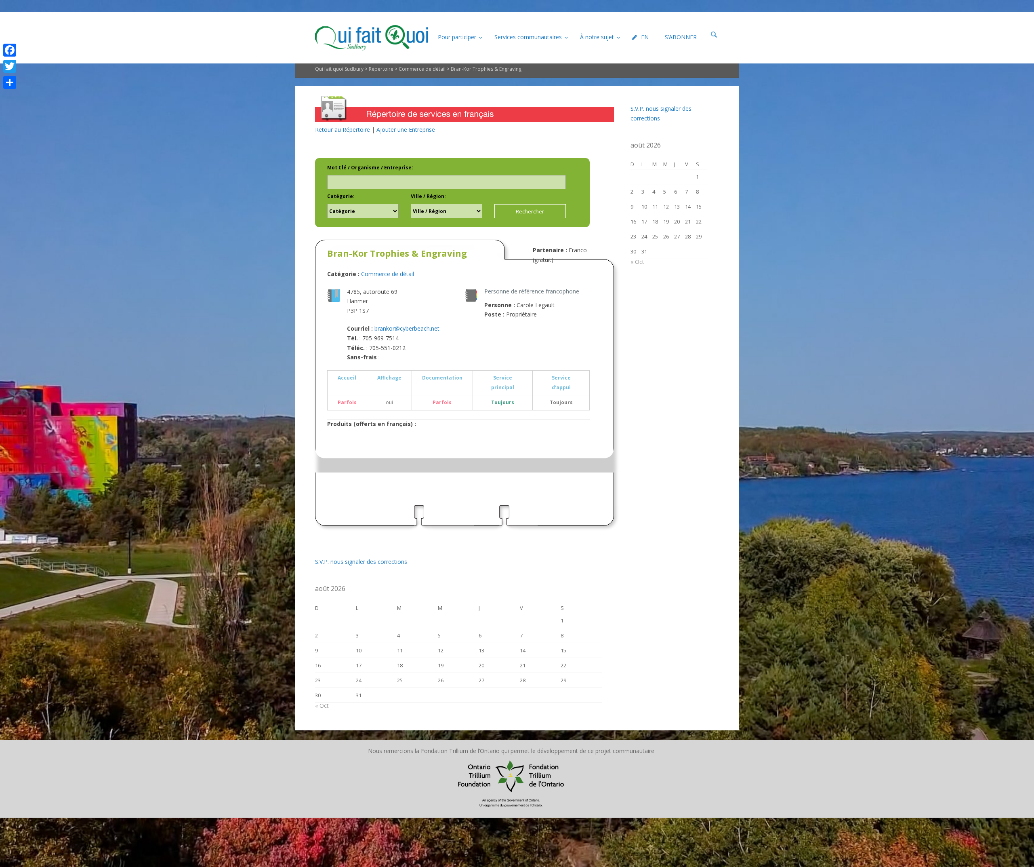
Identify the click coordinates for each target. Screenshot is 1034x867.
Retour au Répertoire (342, 129)
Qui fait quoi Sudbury (339, 68)
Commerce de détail (422, 68)
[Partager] (10, 82)
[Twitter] (10, 66)
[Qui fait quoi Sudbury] (371, 38)
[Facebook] (10, 50)
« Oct (322, 705)
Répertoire (381, 68)
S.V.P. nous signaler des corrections (361, 561)
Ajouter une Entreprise (405, 129)
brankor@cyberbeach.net (406, 328)
